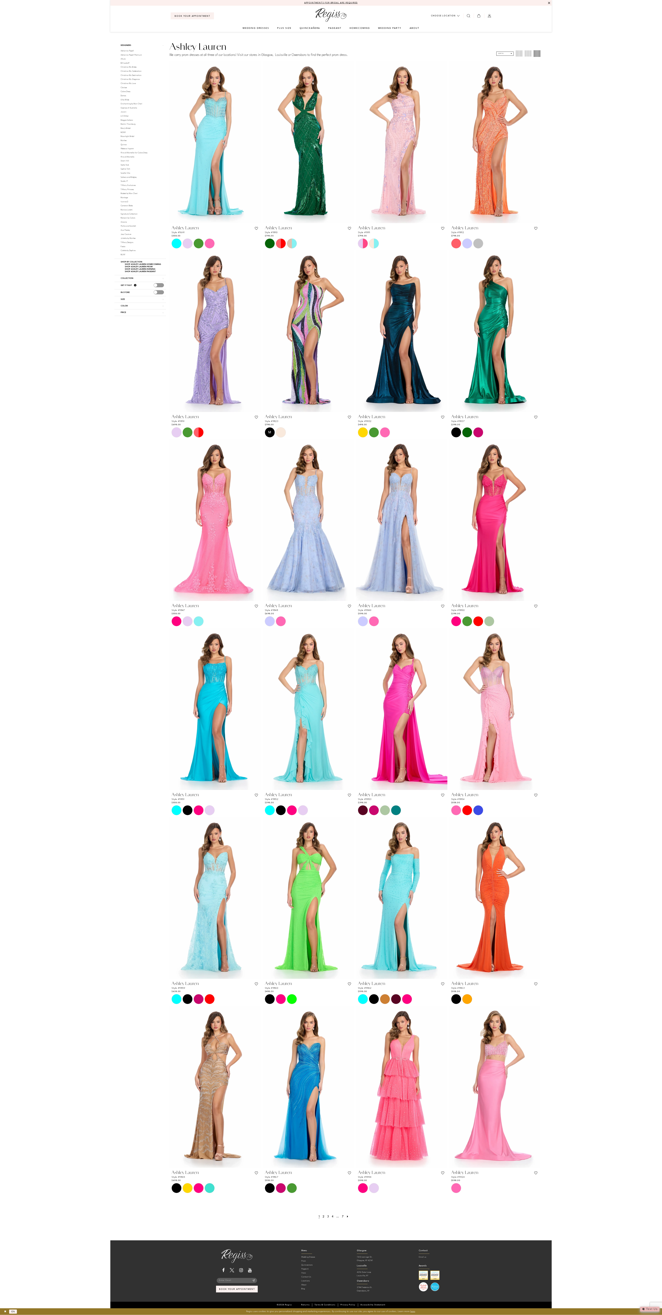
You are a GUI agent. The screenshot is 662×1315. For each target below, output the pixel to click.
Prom (303, 1261)
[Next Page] (347, 1217)
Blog (303, 1289)
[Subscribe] (253, 1280)
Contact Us (306, 1277)
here (412, 1311)
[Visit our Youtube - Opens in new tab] (250, 1270)
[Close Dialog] (5, 1312)
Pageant (305, 1269)
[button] (479, 15)
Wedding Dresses (308, 1257)
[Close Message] (548, 3)
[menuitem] (192, 15)
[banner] (331, 15)
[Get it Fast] (135, 285)
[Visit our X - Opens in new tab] (232, 1270)
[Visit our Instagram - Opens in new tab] (241, 1270)
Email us (422, 1257)
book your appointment (237, 1289)
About (303, 1285)
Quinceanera (307, 1265)
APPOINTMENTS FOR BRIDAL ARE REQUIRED (331, 3)
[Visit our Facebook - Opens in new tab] (223, 1270)
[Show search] (468, 15)
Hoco (303, 1273)
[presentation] (159, 285)
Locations (305, 1281)
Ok (13, 1311)
